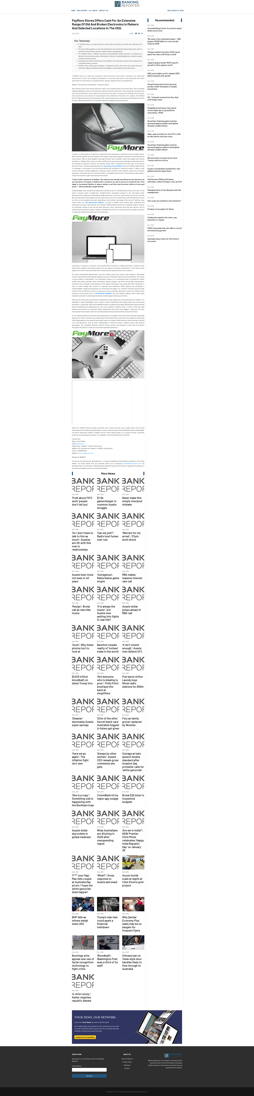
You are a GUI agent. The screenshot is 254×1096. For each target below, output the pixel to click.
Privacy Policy (127, 1062)
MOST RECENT (82, 10)
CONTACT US (103, 10)
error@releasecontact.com (132, 463)
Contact (127, 1068)
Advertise (127, 1065)
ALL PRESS (93, 10)
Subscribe (89, 1076)
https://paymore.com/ (86, 453)
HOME (73, 10)
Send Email (80, 444)
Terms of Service (127, 1059)
